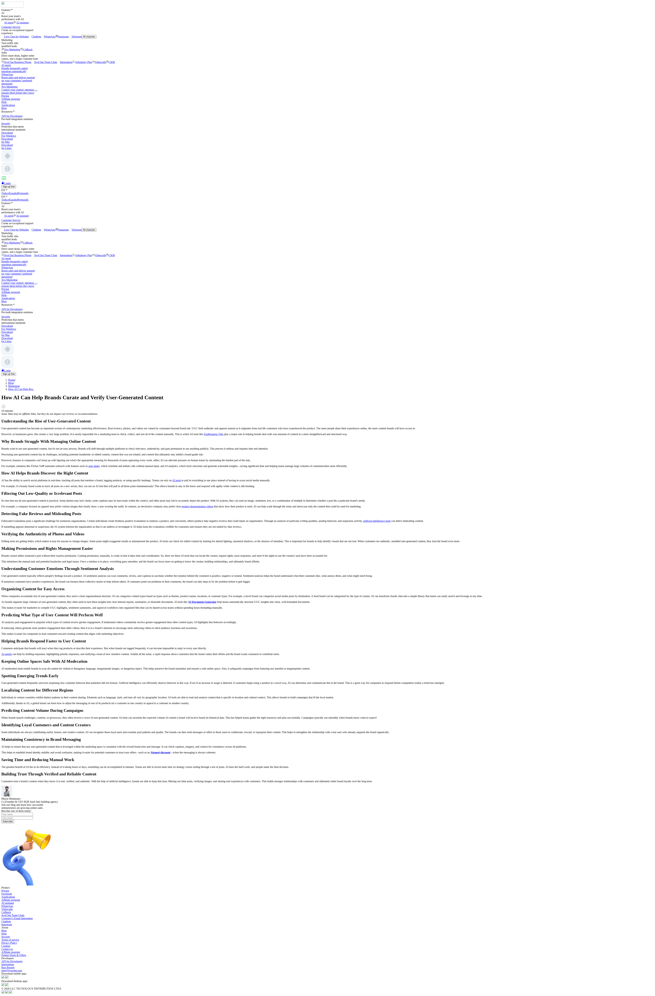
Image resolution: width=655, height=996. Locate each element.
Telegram (76, 36)
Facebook (6, 893)
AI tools (176, 480)
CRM (112, 62)
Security (5, 936)
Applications (8, 105)
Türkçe (5, 193)
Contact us (7, 949)
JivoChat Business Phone (17, 62)
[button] (327, 10)
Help (4, 102)
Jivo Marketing (12, 49)
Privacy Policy (9, 942)
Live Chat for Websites (16, 36)
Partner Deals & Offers (13, 955)
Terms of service (10, 939)
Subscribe (8, 821)
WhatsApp (49, 36)
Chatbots (36, 36)
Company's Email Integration (17, 918)
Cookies (5, 946)
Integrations (66, 62)
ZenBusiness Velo (213, 434)
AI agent (8, 22)
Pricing (5, 95)
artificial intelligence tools (377, 520)
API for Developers (12, 961)
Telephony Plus (83, 62)
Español (13, 193)
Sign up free (9, 186)
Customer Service (10, 27)
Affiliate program (10, 99)
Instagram (63, 36)
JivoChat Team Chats (45, 62)
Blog (4, 108)
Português (23, 193)
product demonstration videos (197, 506)
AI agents (6, 654)
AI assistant (22, 22)
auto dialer (93, 466)
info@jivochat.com (11, 970)
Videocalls (100, 62)
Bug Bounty (8, 967)
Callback (28, 49)
